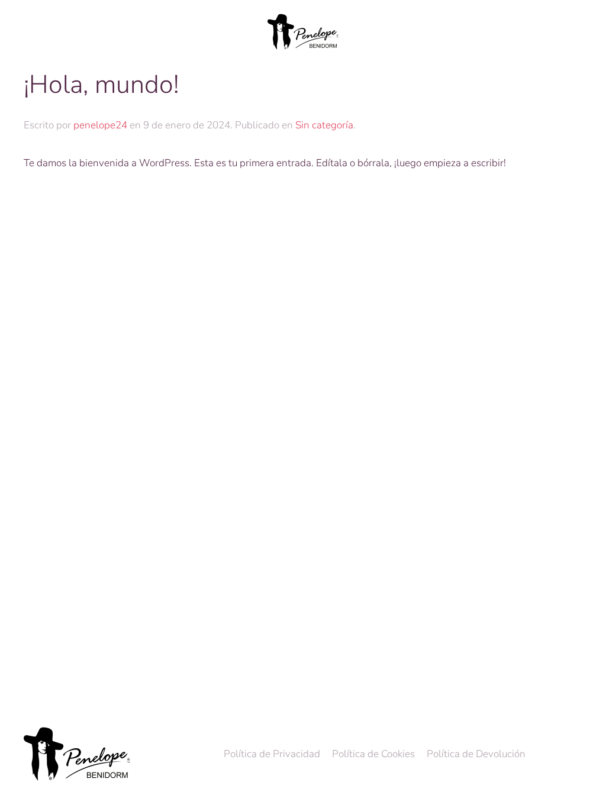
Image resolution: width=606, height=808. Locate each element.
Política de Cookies (373, 754)
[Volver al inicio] (303, 32)
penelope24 (100, 125)
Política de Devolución (476, 754)
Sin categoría (324, 125)
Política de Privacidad (272, 754)
